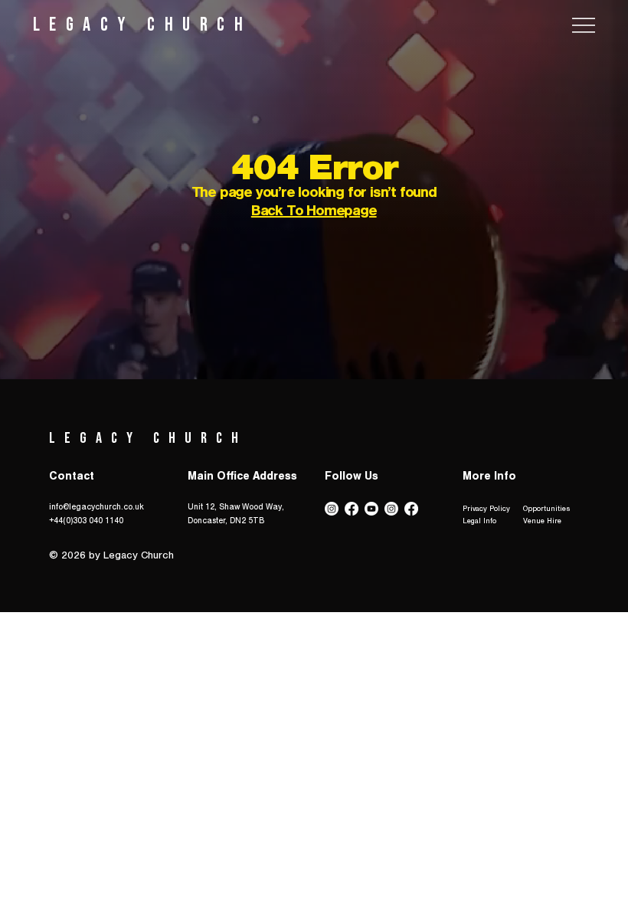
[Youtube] (371, 509)
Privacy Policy (486, 509)
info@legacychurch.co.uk (96, 508)
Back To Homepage (314, 213)
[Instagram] (332, 509)
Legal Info (479, 522)
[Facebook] (351, 509)
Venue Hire (542, 522)
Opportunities (547, 509)
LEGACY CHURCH (143, 25)
